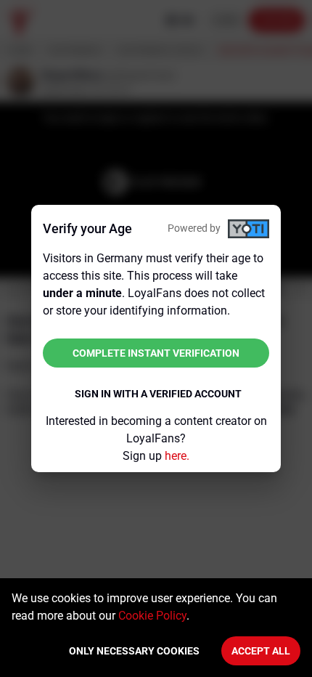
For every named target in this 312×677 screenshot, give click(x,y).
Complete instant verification (156, 353)
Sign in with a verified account (158, 394)
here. (177, 456)
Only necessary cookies (134, 651)
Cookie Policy (152, 616)
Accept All (260, 651)
